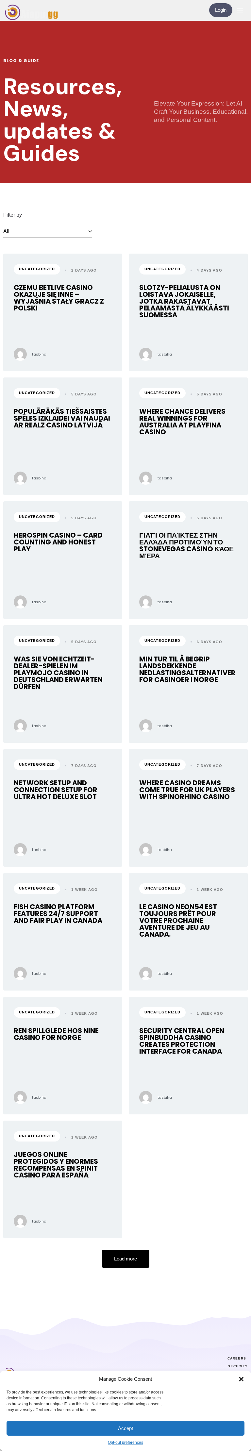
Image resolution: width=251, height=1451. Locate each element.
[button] (241, 1379)
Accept (125, 1428)
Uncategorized (37, 269)
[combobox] (47, 231)
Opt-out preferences (125, 1442)
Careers (236, 1358)
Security (238, 1366)
